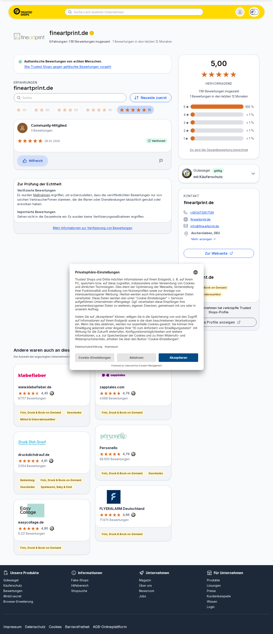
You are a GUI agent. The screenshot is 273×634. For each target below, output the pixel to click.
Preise (211, 591)
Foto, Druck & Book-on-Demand (206, 287)
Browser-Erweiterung (18, 601)
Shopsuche (79, 591)
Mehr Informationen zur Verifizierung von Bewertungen (92, 228)
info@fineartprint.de (204, 226)
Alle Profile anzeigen (217, 322)
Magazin (145, 580)
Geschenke (74, 412)
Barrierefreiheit (77, 627)
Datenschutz (35, 627)
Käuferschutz (12, 585)
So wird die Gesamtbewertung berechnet (219, 150)
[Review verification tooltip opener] (91, 33)
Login (211, 607)
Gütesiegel (11, 580)
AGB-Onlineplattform (110, 627)
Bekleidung (27, 480)
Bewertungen (12, 591)
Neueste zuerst (154, 98)
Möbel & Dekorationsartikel (203, 294)
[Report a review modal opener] (161, 161)
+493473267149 (202, 212)
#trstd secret (12, 596)
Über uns (145, 585)
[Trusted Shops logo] (23, 12)
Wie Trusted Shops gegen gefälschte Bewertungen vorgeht (67, 66)
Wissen (212, 601)
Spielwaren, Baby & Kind (56, 487)
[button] (239, 11)
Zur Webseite (216, 253)
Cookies (55, 627)
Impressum (12, 627)
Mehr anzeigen (201, 239)
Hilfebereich (80, 585)
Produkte (213, 580)
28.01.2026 (52, 141)
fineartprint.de (200, 219)
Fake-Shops (80, 580)
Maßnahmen (41, 195)
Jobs (142, 596)
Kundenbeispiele (219, 596)
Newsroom (146, 591)
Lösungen (214, 585)
